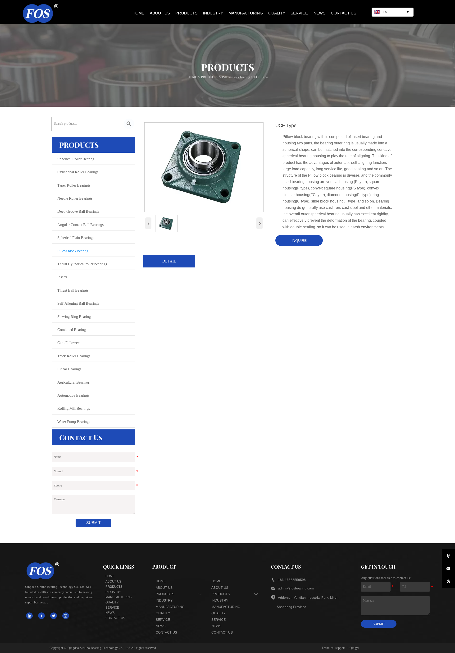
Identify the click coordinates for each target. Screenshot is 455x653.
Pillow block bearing (236, 77)
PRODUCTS (209, 77)
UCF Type (261, 77)
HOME (192, 77)
